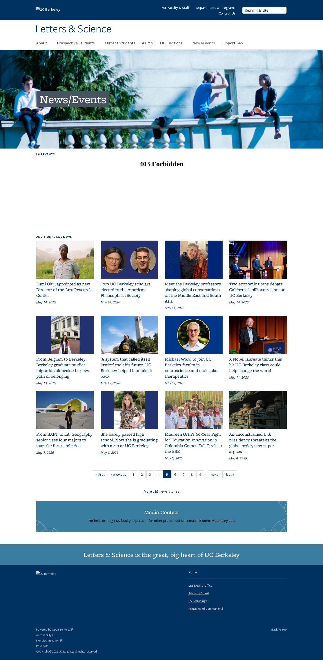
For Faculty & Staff (175, 7)
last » (231, 475)
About (42, 43)
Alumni (148, 43)
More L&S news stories (161, 491)
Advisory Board (199, 593)
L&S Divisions (171, 43)
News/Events (203, 43)
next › (217, 475)
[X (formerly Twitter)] (40, 581)
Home (193, 572)
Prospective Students (76, 43)
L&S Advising (198, 601)
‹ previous (120, 475)
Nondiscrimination (49, 640)
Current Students (120, 43)
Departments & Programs (216, 7)
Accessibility (45, 635)
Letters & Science (73, 29)
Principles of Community (206, 609)
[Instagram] (57, 581)
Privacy (42, 646)
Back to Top (279, 629)
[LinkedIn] (49, 581)
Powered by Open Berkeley (54, 629)
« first (101, 475)
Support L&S (232, 43)
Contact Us (227, 13)
